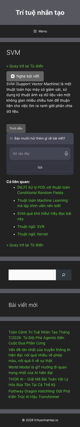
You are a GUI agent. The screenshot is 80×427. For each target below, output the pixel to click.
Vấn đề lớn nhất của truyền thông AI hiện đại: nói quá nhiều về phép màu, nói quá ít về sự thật (39, 355)
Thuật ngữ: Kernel (32, 234)
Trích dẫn (16, 128)
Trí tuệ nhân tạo (40, 12)
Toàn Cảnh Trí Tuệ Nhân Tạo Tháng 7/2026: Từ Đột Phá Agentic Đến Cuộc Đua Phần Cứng (39, 337)
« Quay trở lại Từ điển (24, 66)
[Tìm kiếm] (63, 275)
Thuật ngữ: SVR (30, 226)
